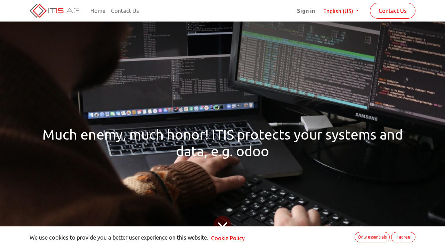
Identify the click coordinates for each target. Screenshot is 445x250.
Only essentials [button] (372, 237)
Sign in (306, 11)
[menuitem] (98, 11)
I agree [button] (403, 237)
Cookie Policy (228, 238)
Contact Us (393, 11)
